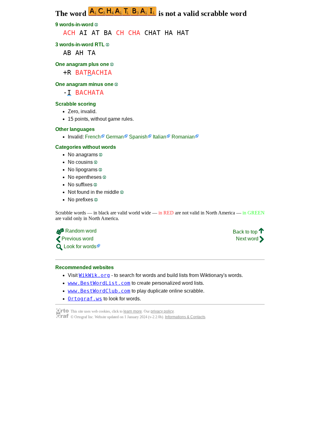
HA (169, 33)
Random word (80, 231)
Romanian (183, 136)
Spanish (138, 136)
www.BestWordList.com (99, 283)
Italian (159, 136)
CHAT (152, 33)
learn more (132, 311)
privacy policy (162, 311)
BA (108, 33)
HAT (183, 33)
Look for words (79, 246)
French (93, 136)
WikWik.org (94, 275)
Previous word (76, 238)
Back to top (246, 231)
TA (92, 53)
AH (79, 53)
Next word (248, 238)
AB (67, 53)
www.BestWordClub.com (99, 291)
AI (83, 33)
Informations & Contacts (185, 317)
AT (96, 33)
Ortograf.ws (85, 299)
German (115, 136)
